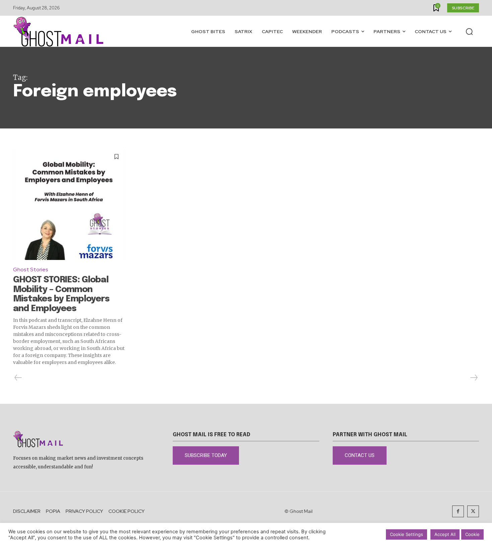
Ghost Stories (30, 269)
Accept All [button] (445, 534)
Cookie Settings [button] (406, 534)
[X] (473, 511)
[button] (469, 31)
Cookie (472, 534)
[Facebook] (458, 511)
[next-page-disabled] (473, 378)
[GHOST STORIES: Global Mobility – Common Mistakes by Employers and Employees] (69, 204)
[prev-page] (18, 378)
